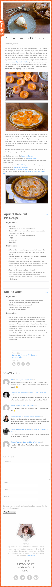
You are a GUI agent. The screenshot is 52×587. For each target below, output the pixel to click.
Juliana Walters (16, 442)
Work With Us (26, 567)
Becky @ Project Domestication (21, 429)
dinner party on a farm (20, 169)
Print (46, 214)
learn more (31, 556)
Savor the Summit (27, 156)
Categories (32, 355)
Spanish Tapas (23, 165)
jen (12, 380)
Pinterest (28, 364)
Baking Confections (20, 355)
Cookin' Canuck (16, 416)
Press (27, 561)
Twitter (18, 364)
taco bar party (31, 158)
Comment (7, 462)
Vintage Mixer (17, 357)
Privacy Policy (26, 564)
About (26, 570)
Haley (13, 405)
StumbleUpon (14, 364)
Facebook (23, 364)
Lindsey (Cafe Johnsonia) (19, 392)
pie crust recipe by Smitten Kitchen (17, 62)
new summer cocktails (20, 167)
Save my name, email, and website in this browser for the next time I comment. (25, 507)
